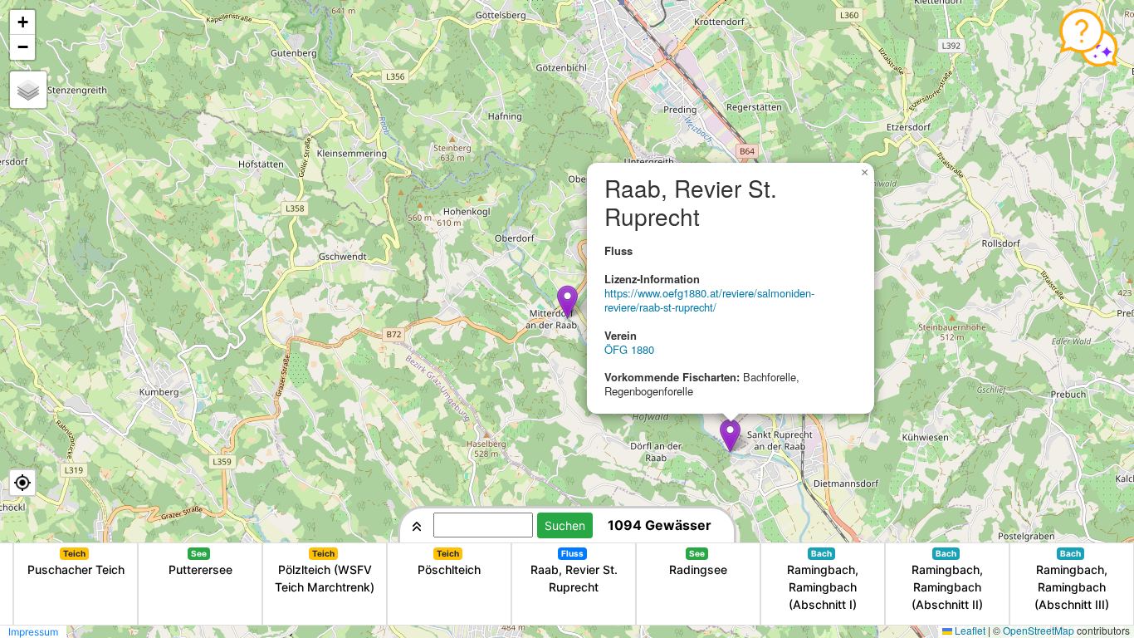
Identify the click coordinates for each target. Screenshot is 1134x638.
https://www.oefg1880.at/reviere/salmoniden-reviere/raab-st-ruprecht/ (709, 300)
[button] (567, 302)
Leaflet (970, 630)
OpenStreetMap (1038, 630)
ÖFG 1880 (629, 349)
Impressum (33, 632)
